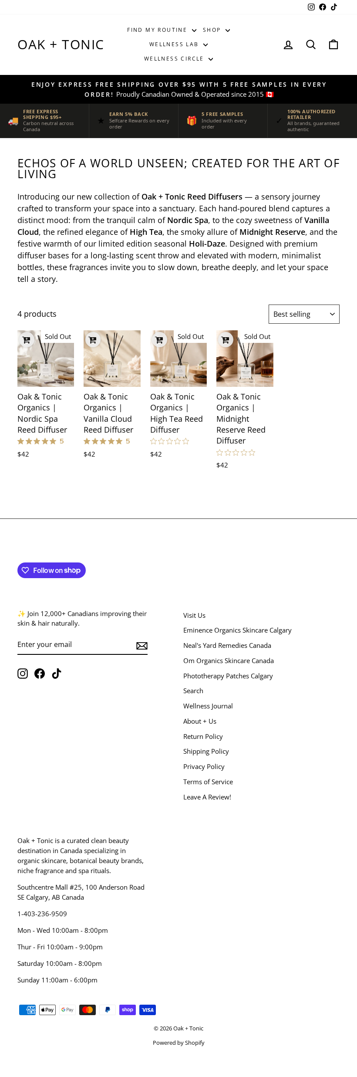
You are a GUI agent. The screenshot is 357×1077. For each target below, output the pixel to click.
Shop (213, 30)
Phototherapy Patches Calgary (228, 675)
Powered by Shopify (179, 1043)
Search (193, 690)
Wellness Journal (208, 705)
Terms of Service (208, 781)
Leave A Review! (207, 797)
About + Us (199, 721)
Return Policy (203, 736)
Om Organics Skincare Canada (228, 660)
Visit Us (194, 615)
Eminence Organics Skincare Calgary (237, 630)
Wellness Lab (175, 44)
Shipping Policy (206, 751)
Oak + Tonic (60, 44)
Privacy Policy (204, 766)
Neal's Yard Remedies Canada (227, 645)
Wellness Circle (175, 58)
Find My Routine (158, 30)
